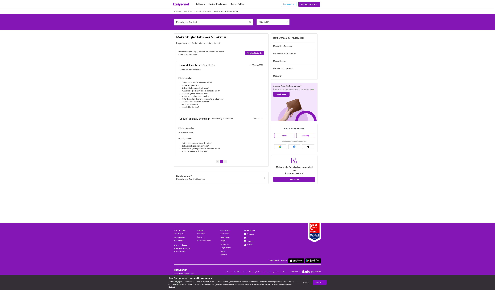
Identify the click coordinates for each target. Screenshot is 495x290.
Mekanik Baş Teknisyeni (282, 46)
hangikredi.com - (258, 272)
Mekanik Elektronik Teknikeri (284, 53)
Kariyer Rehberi (225, 248)
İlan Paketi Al (288, 4)
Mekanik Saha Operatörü (283, 68)
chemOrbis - (237, 272)
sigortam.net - (276, 272)
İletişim (222, 241)
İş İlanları (200, 4)
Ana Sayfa (177, 11)
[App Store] (296, 260)
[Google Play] (313, 260)
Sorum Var (201, 234)
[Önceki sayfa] (217, 161)
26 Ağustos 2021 (256, 65)
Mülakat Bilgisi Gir (254, 53)
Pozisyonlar (188, 11)
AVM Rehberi (178, 241)
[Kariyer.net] (184, 270)
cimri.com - (244, 272)
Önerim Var (201, 237)
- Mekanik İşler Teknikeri (190, 69)
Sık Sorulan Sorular (204, 241)
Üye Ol (284, 136)
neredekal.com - (267, 272)
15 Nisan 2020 (257, 119)
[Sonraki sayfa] (225, 161)
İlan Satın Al (224, 244)
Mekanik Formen (280, 61)
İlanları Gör (294, 179)
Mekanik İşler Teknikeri (203, 11)
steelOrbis (283, 272)
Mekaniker (277, 76)
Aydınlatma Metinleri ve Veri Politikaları (182, 250)
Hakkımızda (224, 234)
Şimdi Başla (281, 94)
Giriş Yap (305, 136)
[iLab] (306, 271)
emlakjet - (250, 272)
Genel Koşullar (179, 234)
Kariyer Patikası (179, 237)
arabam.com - (230, 272)
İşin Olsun (223, 255)
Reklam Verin (225, 237)
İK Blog (222, 251)
